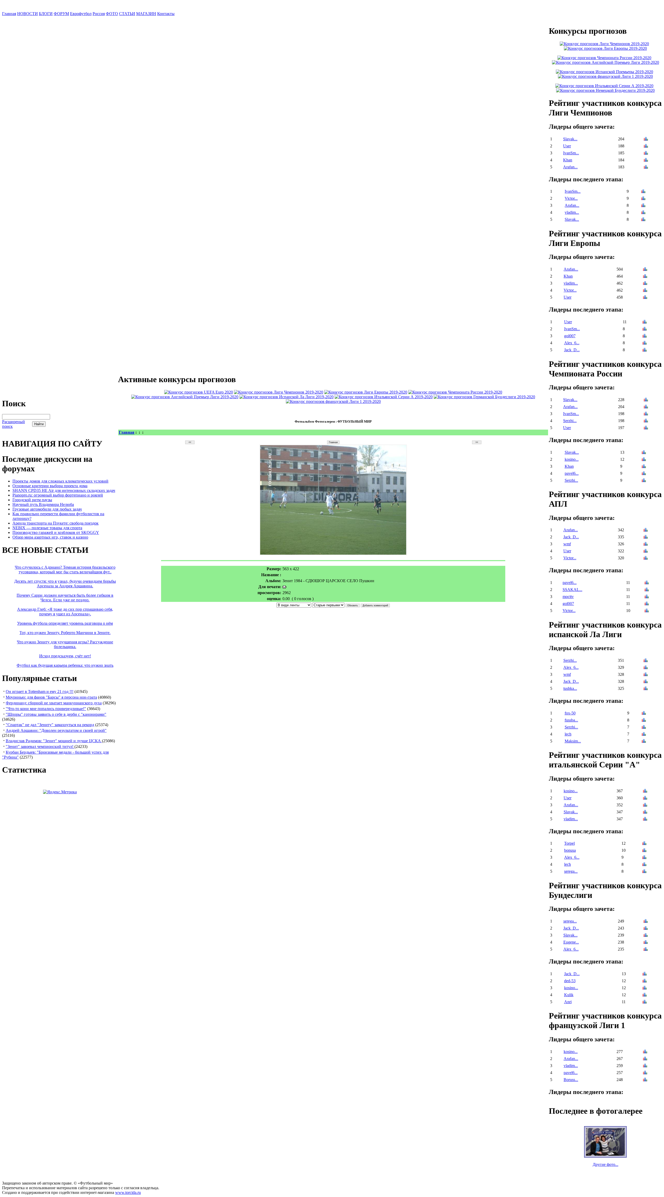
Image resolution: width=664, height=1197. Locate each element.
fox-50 (570, 713)
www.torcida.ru (128, 1192)
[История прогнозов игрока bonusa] (644, 851)
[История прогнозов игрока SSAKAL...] (647, 590)
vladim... (572, 212)
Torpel (569, 843)
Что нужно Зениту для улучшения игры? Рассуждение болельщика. (65, 644)
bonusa (570, 850)
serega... (571, 871)
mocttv (568, 596)
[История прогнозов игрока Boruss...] (645, 1080)
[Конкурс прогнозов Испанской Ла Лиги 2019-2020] (286, 397)
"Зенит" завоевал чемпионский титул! (40, 746)
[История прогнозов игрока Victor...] (643, 199)
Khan (567, 160)
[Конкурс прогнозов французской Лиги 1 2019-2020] (333, 401)
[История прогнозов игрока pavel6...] (644, 474)
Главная (9, 13)
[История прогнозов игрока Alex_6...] (644, 343)
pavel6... (572, 473)
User (567, 146)
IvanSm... (571, 153)
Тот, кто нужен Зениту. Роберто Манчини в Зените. (64, 632)
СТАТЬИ (127, 13)
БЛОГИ (46, 13)
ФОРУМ (61, 13)
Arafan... (570, 167)
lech (568, 734)
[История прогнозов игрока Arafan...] (646, 167)
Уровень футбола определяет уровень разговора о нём (65, 623)
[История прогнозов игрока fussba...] (644, 720)
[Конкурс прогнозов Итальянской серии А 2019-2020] (384, 397)
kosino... (572, 459)
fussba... (571, 720)
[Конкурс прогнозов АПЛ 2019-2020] (184, 397)
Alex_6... (571, 343)
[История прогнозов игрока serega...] (644, 872)
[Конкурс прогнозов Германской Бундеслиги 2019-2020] (484, 397)
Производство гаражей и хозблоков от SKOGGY (55, 532)
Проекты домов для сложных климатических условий (60, 481)
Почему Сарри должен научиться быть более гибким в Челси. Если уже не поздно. (65, 597)
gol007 (570, 336)
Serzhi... (570, 420)
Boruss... (571, 1079)
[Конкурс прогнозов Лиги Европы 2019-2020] (365, 392)
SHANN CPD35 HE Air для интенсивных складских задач (63, 490)
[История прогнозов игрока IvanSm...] (646, 153)
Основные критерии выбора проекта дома (49, 486)
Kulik (568, 995)
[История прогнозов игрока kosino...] (644, 460)
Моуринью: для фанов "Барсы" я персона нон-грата (51, 697)
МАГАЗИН (146, 13)
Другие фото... (605, 1164)
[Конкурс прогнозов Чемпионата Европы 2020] (198, 392)
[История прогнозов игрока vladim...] (643, 213)
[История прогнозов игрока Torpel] (644, 844)
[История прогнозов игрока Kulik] (644, 995)
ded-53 (570, 981)
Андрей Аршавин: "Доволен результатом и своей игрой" (56, 730)
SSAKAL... (572, 589)
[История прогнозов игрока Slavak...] (646, 139)
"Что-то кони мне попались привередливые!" (46, 708)
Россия (99, 13)
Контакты (166, 13)
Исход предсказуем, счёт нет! (65, 656)
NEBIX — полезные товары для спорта (47, 528)
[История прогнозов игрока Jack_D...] (644, 350)
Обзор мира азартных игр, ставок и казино (50, 537)
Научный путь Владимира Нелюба (43, 504)
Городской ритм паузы (32, 500)
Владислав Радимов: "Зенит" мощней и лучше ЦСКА (54, 741)
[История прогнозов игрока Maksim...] (644, 741)
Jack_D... (572, 350)
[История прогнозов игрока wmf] (646, 544)
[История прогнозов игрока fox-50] (644, 713)
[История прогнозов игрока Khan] (646, 160)
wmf (567, 544)
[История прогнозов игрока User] (646, 146)
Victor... (571, 198)
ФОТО (112, 13)
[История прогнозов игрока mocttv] (647, 597)
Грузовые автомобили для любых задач (47, 509)
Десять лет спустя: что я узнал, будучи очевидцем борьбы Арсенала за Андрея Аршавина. (65, 583)
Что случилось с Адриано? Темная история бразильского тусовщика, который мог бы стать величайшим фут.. (65, 569)
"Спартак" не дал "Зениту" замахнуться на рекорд (50, 725)
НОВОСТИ (27, 13)
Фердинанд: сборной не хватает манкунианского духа (54, 703)
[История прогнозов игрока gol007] (644, 336)
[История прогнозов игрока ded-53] (644, 981)
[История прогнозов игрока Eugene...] (646, 942)
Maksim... (573, 741)
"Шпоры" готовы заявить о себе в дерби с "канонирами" (56, 714)
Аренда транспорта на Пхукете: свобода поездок (55, 523)
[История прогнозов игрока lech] (644, 734)
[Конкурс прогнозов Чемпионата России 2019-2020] (455, 392)
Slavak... (570, 139)
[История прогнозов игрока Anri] (644, 1002)
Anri (568, 1002)
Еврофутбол (81, 13)
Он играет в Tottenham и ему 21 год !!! (39, 691)
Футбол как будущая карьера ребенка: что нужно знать (65, 665)
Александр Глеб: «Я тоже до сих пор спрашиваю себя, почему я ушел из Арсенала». (65, 611)
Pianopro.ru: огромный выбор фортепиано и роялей (57, 495)
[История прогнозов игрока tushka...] (646, 689)
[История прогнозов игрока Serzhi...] (646, 421)
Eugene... (571, 942)
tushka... (570, 688)
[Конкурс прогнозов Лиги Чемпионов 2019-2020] (278, 392)
